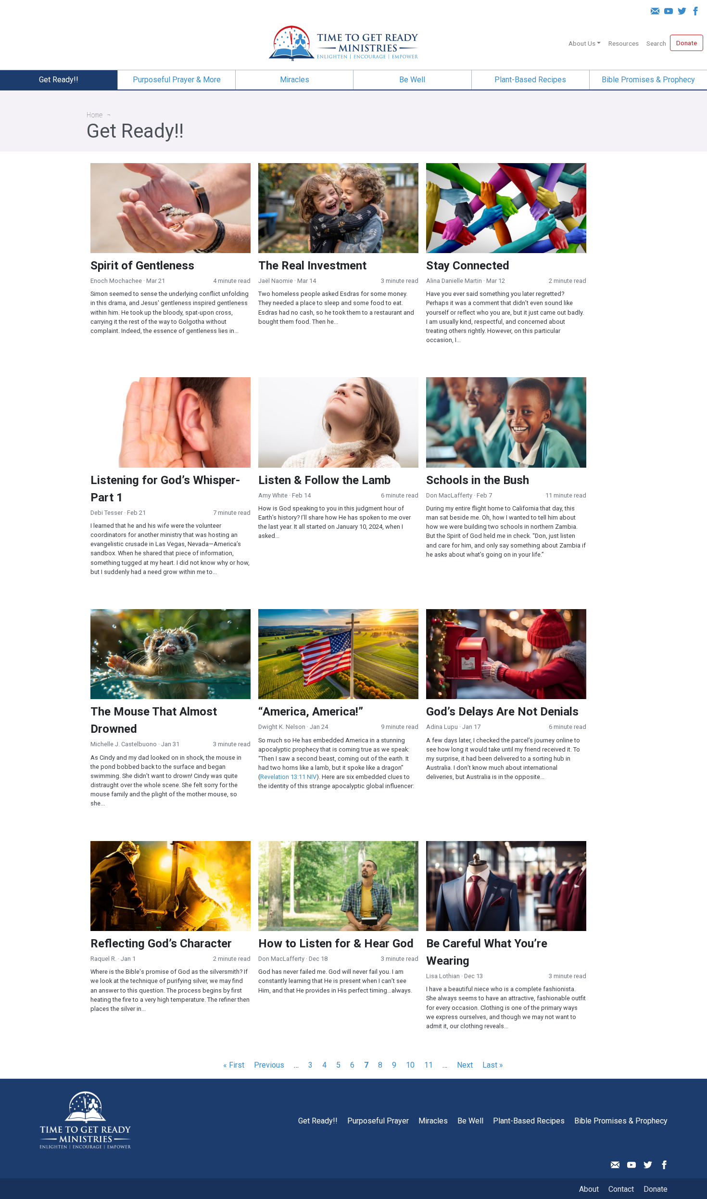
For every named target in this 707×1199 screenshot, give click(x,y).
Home (95, 114)
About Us (581, 43)
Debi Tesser (106, 512)
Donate (686, 43)
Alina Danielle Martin (454, 280)
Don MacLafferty (449, 495)
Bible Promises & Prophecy (648, 79)
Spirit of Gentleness (142, 265)
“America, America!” (310, 711)
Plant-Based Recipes (530, 79)
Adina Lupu (442, 726)
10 (410, 1065)
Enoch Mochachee (116, 280)
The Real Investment (312, 265)
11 (428, 1065)
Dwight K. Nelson (281, 726)
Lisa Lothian (443, 976)
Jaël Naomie (275, 280)
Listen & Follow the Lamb (324, 480)
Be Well (412, 79)
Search (656, 43)
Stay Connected (467, 265)
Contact (621, 1189)
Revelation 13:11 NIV (288, 776)
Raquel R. (103, 958)
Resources (623, 43)
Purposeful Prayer (378, 1120)
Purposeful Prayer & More (177, 79)
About (589, 1189)
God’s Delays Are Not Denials (502, 711)
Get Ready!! (58, 79)
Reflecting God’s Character (161, 943)
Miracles (294, 79)
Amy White (273, 495)
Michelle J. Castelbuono (123, 744)
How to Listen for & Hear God (336, 943)
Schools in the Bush (477, 480)
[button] (595, 41)
